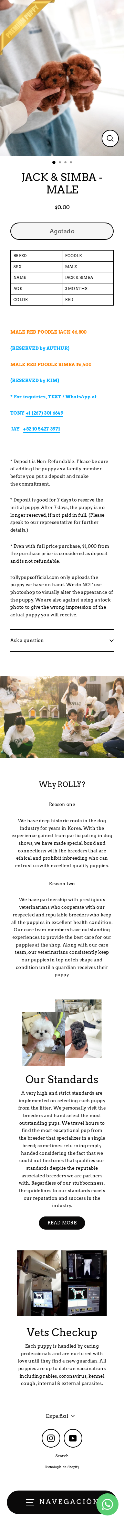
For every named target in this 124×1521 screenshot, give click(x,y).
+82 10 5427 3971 (41, 429)
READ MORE (62, 1222)
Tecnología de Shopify (62, 1467)
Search (62, 1456)
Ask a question (27, 640)
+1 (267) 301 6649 (44, 413)
